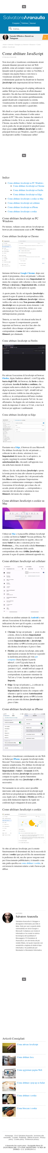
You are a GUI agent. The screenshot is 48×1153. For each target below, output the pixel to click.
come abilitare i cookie (30, 863)
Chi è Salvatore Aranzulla (23, 1136)
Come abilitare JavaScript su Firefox (28, 190)
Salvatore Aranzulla (10, 57)
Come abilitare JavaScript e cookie (22, 211)
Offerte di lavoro (33, 1137)
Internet (33, 23)
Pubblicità (22, 1137)
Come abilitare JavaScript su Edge (27, 194)
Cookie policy (19, 1139)
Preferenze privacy (32, 1139)
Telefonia (24, 23)
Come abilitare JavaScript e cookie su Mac (25, 198)
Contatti (15, 1137)
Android (35, 617)
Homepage (9, 1136)
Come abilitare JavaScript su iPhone (23, 207)
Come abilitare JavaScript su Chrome (28, 185)
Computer (16, 23)
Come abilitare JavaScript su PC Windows (25, 183)
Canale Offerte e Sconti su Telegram (22, 37)
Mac (14, 533)
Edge (17, 447)
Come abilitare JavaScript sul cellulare (24, 202)
